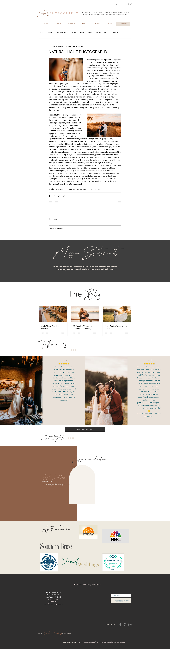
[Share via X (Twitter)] (54, 196)
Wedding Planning (101, 32)
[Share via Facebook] (49, 196)
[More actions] (120, 46)
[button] (58, 24)
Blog (93, 294)
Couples (74, 32)
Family (82, 32)
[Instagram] (131, 4)
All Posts (41, 32)
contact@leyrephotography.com (56, 484)
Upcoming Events (62, 32)
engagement (114, 32)
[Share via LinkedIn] (59, 196)
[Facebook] (126, 4)
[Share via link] (64, 196)
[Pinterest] (128, 4)
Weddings (50, 32)
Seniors (90, 32)
